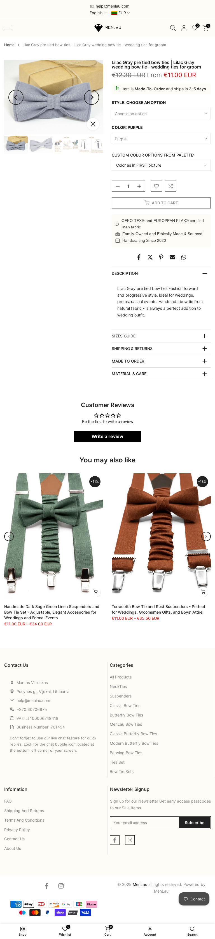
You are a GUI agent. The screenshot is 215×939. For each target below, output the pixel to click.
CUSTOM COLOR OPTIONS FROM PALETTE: (153, 155)
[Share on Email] (172, 257)
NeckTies (118, 686)
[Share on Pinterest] (161, 257)
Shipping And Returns (24, 810)
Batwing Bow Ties (126, 752)
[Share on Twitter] (150, 257)
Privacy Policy (17, 829)
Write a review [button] (107, 436)
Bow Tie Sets (122, 771)
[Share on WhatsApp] (183, 257)
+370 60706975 (32, 709)
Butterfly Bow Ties (126, 715)
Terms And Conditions (24, 820)
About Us (12, 848)
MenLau (161, 891)
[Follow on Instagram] (130, 840)
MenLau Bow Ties (126, 724)
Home (9, 45)
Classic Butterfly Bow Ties (133, 733)
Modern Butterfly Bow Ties (134, 743)
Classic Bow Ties (125, 705)
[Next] (91, 97)
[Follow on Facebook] (115, 840)
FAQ (8, 801)
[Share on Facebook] (139, 257)
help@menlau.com (112, 6)
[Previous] (16, 97)
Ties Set (117, 762)
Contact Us (14, 838)
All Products (121, 677)
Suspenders (121, 696)
